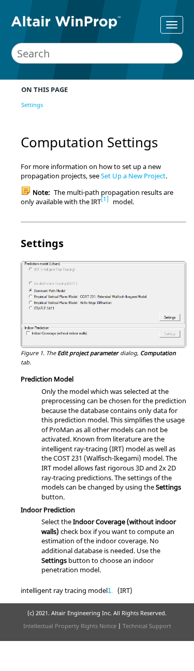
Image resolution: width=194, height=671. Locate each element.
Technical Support (147, 626)
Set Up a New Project (133, 175)
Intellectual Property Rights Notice (69, 626)
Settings (32, 105)
